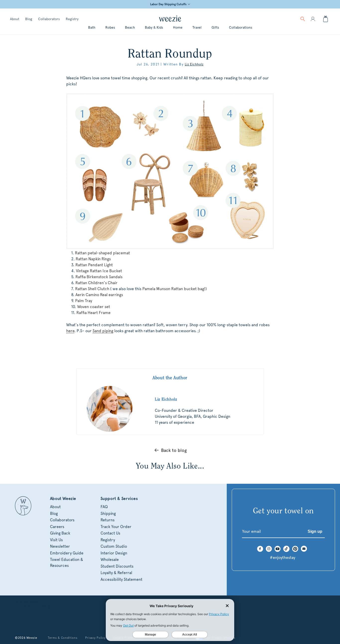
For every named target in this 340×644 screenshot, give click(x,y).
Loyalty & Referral (116, 572)
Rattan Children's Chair (96, 282)
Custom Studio (114, 546)
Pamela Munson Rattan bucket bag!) (174, 288)
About (14, 19)
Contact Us (110, 533)
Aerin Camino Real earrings (99, 294)
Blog (28, 19)
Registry (72, 19)
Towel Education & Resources (66, 562)
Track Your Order (116, 526)
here (70, 330)
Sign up (315, 531)
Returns (107, 520)
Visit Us (56, 539)
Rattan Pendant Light (94, 265)
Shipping (108, 513)
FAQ (104, 506)
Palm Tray (83, 300)
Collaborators (49, 19)
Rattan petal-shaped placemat (102, 253)
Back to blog (174, 450)
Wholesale (110, 559)
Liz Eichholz (194, 64)
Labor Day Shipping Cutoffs (168, 4)
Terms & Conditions (63, 638)
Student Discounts (117, 566)
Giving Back (60, 533)
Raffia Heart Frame (93, 312)
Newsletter (60, 546)
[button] (302, 18)
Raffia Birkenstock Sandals (98, 276)
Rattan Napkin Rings (93, 259)
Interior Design (114, 553)
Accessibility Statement (121, 579)
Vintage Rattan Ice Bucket (99, 270)
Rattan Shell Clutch (92, 288)
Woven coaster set (93, 306)
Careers (57, 526)
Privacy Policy (95, 638)
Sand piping (103, 330)
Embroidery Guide (66, 553)
